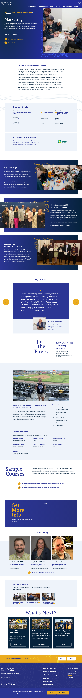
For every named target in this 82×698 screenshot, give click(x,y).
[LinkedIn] (6, 684)
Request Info (18, 644)
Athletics (53, 3)
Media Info (70, 677)
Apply (58, 6)
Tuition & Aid (67, 6)
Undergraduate (27, 12)
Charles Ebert (16, 562)
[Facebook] (1, 684)
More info (39, 693)
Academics (32, 6)
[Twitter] (4, 684)
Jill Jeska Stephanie (38, 562)
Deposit (67, 3)
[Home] (6, 3)
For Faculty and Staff (49, 671)
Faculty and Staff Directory (72, 674)
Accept (51, 692)
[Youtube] (14, 684)
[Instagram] (9, 684)
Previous (6, 299)
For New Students (48, 684)
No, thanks (62, 692)
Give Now (60, 3)
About (76, 6)
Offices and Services (73, 668)
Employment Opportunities (74, 671)
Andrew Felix (57, 562)
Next (76, 299)
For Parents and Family (49, 675)
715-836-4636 (4, 680)
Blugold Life (43, 6)
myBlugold (73, 3)
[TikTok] (11, 684)
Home (5, 12)
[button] (79, 3)
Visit (52, 6)
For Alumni (45, 678)
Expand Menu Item (37, 6)
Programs (19, 12)
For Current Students (49, 668)
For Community (47, 681)
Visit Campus (41, 644)
